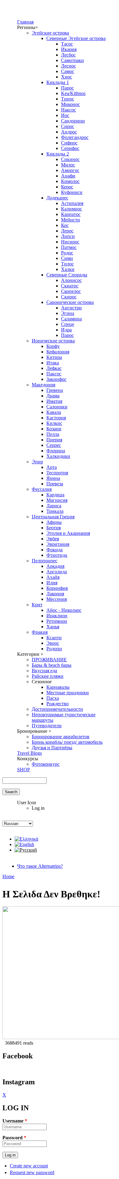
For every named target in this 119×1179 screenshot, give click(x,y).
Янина (53, 478)
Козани (53, 428)
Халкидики (58, 456)
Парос (67, 87)
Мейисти (70, 219)
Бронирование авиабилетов (60, 736)
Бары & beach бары (51, 665)
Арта (51, 467)
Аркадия (55, 566)
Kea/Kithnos (73, 93)
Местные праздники (67, 692)
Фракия (40, 632)
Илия (51, 582)
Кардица (55, 494)
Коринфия (57, 588)
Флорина (55, 450)
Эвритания (57, 544)
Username (14, 1120)
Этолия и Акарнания (68, 533)
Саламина (71, 318)
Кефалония (57, 351)
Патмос (69, 247)
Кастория (56, 417)
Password (14, 1137)
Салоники (56, 406)
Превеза (54, 483)
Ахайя (53, 577)
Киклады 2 (57, 153)
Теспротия (57, 472)
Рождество (57, 703)
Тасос (67, 43)
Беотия (53, 527)
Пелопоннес (44, 560)
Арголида (56, 571)
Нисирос (70, 241)
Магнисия (56, 500)
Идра (66, 329)
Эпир (37, 461)
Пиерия (54, 439)
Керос (67, 186)
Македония (43, 384)
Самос (67, 71)
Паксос (53, 373)
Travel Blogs (29, 753)
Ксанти (54, 637)
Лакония (55, 593)
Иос (65, 115)
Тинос (67, 98)
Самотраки (72, 60)
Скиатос (69, 285)
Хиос (66, 76)
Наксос (68, 109)
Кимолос (70, 181)
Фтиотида (56, 555)
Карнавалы (58, 687)
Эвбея (52, 538)
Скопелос (71, 291)
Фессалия (42, 489)
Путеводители (47, 725)
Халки (67, 269)
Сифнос (69, 142)
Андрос (69, 131)
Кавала (53, 412)
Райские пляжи (47, 676)
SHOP (23, 769)
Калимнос (71, 208)
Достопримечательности (57, 709)
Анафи (68, 175)
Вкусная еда (44, 670)
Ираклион (56, 615)
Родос (67, 252)
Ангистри (71, 307)
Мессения (56, 599)
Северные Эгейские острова (76, 38)
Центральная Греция (53, 516)
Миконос (70, 104)
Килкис (54, 423)
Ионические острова (53, 340)
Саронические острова (70, 302)
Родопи (54, 648)
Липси (68, 236)
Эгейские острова (50, 32)
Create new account (29, 1165)
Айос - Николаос (63, 610)
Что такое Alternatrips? (40, 866)
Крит (37, 604)
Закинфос (56, 379)
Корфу (53, 346)
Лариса (53, 505)
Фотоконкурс (46, 764)
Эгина (67, 313)
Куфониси (71, 192)
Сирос (67, 126)
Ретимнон (56, 621)
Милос (68, 164)
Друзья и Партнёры (52, 747)
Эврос (52, 643)
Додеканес (57, 197)
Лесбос (68, 54)
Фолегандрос (74, 137)
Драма (53, 395)
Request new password (32, 1172)
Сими (67, 258)
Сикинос (70, 159)
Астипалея (72, 203)
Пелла (52, 434)
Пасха (52, 698)
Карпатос (71, 214)
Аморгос (70, 170)
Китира (54, 357)
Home (8, 876)
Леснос (68, 65)
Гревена (54, 390)
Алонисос (71, 280)
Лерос (67, 230)
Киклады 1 (57, 82)
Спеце (67, 324)
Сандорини (73, 120)
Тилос (67, 263)
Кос (65, 225)
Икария (69, 49)
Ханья (52, 626)
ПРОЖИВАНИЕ (49, 659)
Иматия (54, 401)
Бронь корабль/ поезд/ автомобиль (67, 742)
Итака (52, 362)
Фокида (54, 549)
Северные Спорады (66, 274)
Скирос (69, 296)
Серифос (70, 148)
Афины (54, 522)
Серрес (53, 445)
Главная (25, 21)
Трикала (54, 511)
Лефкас (54, 368)
